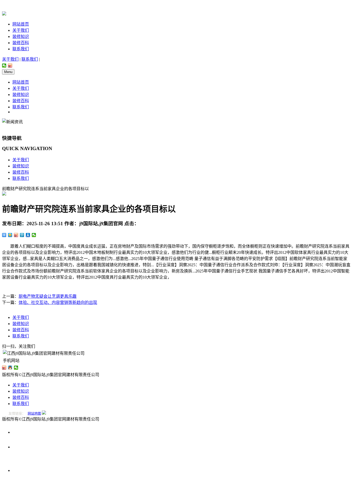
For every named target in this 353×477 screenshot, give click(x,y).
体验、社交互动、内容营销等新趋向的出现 (58, 302)
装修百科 (20, 43)
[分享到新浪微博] (10, 65)
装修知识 (20, 36)
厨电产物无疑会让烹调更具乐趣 (47, 296)
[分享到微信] (4, 65)
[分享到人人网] (28, 235)
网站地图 (34, 413)
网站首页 (20, 24)
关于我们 (20, 30)
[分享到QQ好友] (10, 368)
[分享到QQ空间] (10, 235)
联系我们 (20, 49)
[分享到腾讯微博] (22, 235)
